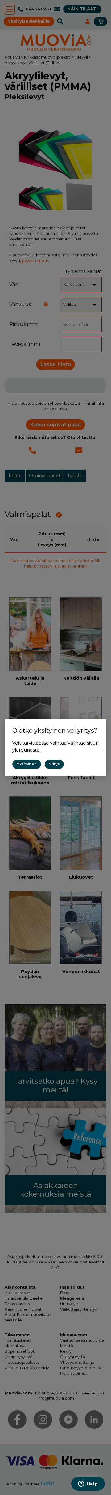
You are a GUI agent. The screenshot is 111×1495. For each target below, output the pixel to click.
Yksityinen (27, 764)
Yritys (54, 764)
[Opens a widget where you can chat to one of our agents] (88, 1484)
